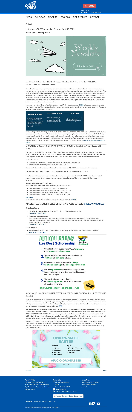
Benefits (52, 17)
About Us (85, 387)
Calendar (40, 17)
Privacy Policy (52, 401)
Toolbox (65, 17)
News (29, 17)
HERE (81, 105)
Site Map (44, 401)
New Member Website (89, 384)
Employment (37, 401)
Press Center (28, 401)
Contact (94, 17)
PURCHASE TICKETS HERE (37, 213)
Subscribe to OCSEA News (90, 382)
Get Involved (80, 17)
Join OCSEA (90, 6)
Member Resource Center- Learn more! (69, 396)
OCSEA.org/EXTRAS (94, 204)
